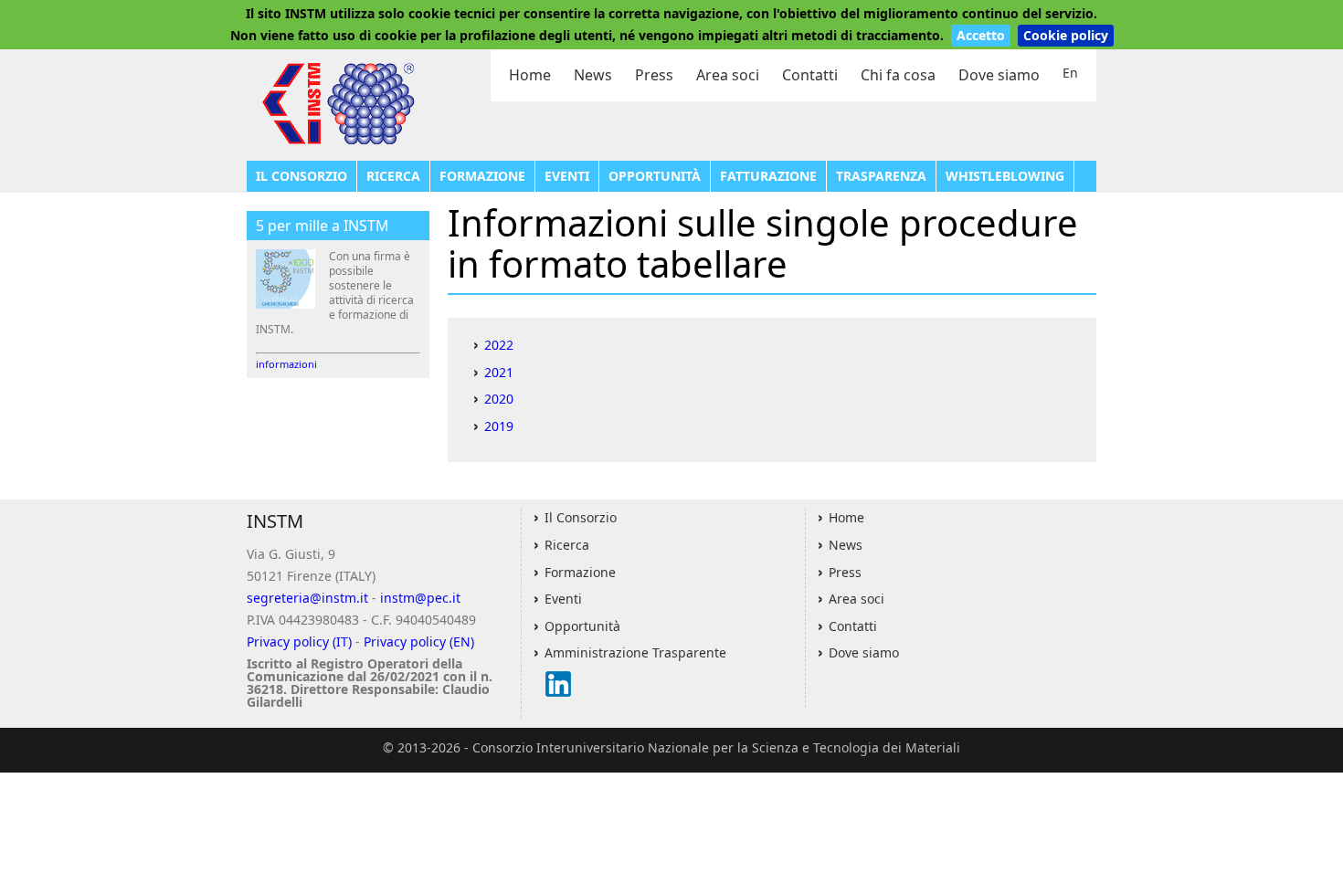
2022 (498, 344)
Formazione (482, 175)
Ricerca (393, 175)
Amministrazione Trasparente (635, 652)
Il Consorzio (301, 175)
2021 (498, 372)
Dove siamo (999, 75)
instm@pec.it (420, 597)
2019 (498, 426)
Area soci (727, 75)
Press (654, 75)
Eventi (567, 175)
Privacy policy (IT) (299, 641)
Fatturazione (768, 175)
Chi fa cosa (898, 75)
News (593, 75)
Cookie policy (1065, 35)
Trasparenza (881, 175)
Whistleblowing (1005, 175)
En (1070, 72)
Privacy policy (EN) (419, 641)
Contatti (810, 75)
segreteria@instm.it (307, 597)
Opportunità (654, 175)
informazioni (286, 364)
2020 (498, 398)
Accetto (981, 35)
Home (530, 75)
